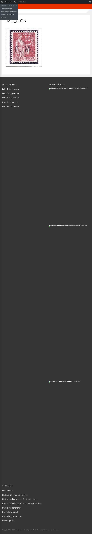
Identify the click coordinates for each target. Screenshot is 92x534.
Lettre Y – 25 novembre (10, 93)
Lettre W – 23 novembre (10, 102)
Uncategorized (8, 520)
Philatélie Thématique (11, 516)
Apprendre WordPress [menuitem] (9, 12)
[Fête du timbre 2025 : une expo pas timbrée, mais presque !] (68, 381)
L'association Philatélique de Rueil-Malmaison (22, 503)
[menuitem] (2, 2)
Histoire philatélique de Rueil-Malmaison (19, 499)
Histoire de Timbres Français (14, 495)
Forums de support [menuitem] (7, 14)
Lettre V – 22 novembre (10, 107)
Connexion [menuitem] (8, 2)
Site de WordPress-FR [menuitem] (8, 6)
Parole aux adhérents (11, 508)
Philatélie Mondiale (10, 512)
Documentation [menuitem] (6, 9)
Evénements (7, 490)
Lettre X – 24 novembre (10, 98)
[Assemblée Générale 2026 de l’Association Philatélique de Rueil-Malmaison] (68, 88)
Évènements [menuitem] (21, 2)
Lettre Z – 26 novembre (10, 89)
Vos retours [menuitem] (5, 17)
